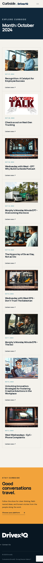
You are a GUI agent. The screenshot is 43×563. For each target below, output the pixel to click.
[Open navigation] (37, 4)
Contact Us (6, 545)
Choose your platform (13, 513)
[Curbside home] (15, 3)
